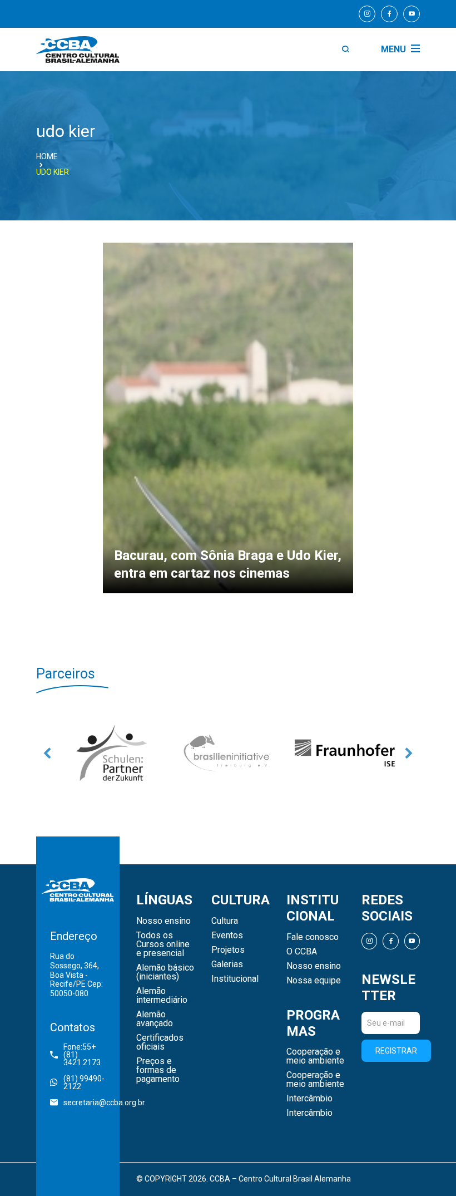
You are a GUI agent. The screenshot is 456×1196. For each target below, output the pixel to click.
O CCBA (301, 951)
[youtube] (411, 14)
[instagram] (367, 14)
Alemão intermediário (161, 996)
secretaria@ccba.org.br (84, 1102)
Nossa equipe (313, 980)
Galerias (227, 964)
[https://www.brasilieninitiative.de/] (228, 753)
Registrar (396, 1050)
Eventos (227, 935)
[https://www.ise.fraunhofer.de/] (344, 753)
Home (47, 156)
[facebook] (389, 14)
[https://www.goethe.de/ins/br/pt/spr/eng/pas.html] (111, 753)
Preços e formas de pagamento (158, 1070)
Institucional (235, 978)
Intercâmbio (309, 1098)
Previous (47, 753)
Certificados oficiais (160, 1042)
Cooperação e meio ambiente (315, 1056)
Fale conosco (312, 937)
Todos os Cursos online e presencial (163, 944)
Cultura (224, 921)
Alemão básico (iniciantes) (165, 972)
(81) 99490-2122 (84, 1082)
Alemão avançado (154, 1019)
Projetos (228, 950)
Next (409, 753)
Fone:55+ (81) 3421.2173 (82, 1054)
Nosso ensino (163, 921)
